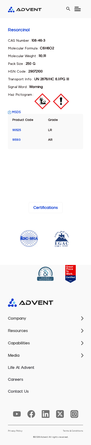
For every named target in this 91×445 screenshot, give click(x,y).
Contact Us (18, 391)
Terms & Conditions (73, 431)
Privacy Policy (15, 431)
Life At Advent (21, 367)
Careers (15, 379)
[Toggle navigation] (77, 9)
